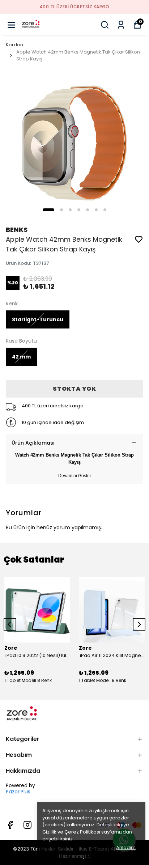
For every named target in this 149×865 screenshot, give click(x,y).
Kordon (14, 44)
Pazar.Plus (18, 792)
